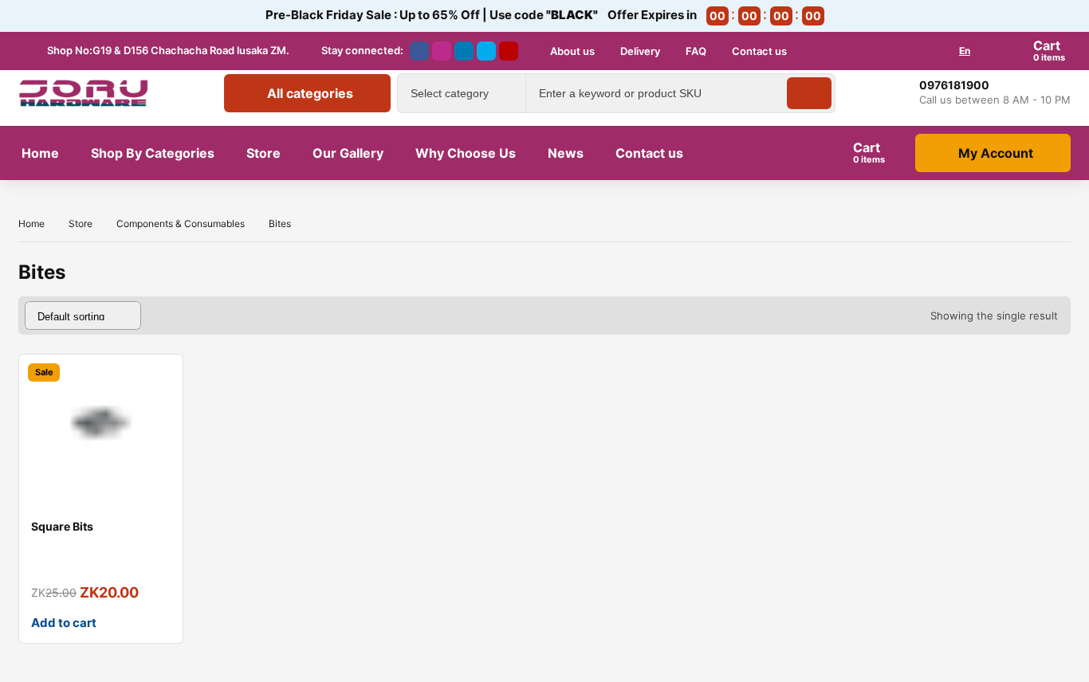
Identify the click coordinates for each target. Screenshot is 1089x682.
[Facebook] (419, 51)
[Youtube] (508, 51)
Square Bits (62, 526)
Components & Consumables (180, 223)
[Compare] (158, 411)
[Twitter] (486, 51)
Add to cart (63, 622)
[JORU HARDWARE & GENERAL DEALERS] (83, 93)
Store (80, 223)
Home (31, 223)
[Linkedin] (464, 51)
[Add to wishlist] (158, 379)
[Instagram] (441, 51)
